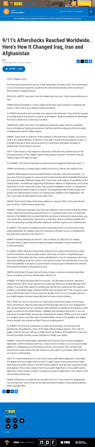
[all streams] (91, 11)
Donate (85, 3)
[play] (6, 11)
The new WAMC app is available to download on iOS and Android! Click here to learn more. (47, 19)
